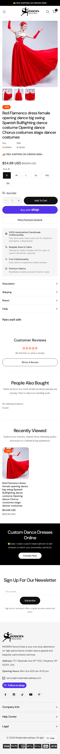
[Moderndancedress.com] (30, 11)
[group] (30, 54)
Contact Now (30, 555)
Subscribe (30, 600)
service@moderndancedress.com (24, 678)
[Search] (47, 11)
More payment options (30, 219)
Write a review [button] (30, 362)
